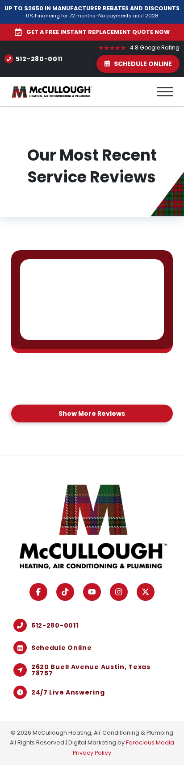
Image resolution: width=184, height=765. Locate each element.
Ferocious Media (150, 742)
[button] (165, 92)
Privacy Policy (92, 753)
